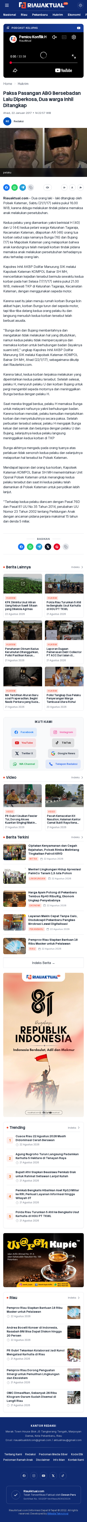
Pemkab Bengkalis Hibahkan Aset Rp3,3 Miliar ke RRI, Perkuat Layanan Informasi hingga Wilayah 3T (47, 1194)
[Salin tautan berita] (66, 547)
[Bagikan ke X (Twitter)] (48, 547)
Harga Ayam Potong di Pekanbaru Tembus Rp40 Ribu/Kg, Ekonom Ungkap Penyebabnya (52, 896)
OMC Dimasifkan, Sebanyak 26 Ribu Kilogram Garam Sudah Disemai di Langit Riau (32, 1397)
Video (9, 811)
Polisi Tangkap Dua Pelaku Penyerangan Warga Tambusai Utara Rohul (64, 698)
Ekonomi (74, 15)
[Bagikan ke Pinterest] (57, 547)
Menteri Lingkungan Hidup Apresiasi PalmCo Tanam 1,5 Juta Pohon (54, 871)
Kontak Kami (76, 1460)
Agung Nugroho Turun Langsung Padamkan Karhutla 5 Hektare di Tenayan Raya (47, 1156)
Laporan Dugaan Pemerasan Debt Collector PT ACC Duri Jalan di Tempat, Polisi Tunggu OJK (64, 654)
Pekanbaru (40, 15)
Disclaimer (43, 1460)
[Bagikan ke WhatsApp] (14, 187)
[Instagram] (33, 1475)
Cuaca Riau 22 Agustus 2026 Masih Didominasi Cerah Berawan (41, 1138)
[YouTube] (43, 1475)
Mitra (33, 859)
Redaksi (19, 121)
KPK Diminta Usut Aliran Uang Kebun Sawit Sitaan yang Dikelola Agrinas (21, 606)
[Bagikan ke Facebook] (6, 187)
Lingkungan (37, 878)
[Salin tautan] (31, 187)
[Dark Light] (80, 5)
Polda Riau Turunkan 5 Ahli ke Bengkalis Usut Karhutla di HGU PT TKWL (64, 606)
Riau (24, 15)
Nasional (9, 15)
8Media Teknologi (57, 1513)
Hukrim (58, 15)
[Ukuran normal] (72, 187)
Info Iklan (59, 1460)
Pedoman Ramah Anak (18, 1460)
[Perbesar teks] (80, 187)
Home (7, 84)
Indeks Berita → (43, 963)
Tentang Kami (13, 1454)
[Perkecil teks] (64, 187)
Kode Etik (77, 1454)
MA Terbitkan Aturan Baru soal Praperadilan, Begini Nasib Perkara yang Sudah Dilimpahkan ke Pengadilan (22, 700)
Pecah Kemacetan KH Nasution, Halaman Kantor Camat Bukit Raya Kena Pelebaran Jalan (64, 821)
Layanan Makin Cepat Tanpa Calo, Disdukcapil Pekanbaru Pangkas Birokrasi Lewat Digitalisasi (52, 920)
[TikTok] (63, 1475)
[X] (53, 1475)
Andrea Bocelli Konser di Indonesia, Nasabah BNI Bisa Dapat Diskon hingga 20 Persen (34, 1331)
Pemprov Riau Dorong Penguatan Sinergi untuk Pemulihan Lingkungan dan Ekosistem (33, 1374)
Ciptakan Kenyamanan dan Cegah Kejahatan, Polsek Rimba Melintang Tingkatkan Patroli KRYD (53, 849)
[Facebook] (24, 1475)
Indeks (75, 567)
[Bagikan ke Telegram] (22, 187)
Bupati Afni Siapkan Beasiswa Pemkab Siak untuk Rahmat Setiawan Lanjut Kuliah (46, 1174)
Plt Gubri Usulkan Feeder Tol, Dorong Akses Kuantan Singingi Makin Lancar (21, 821)
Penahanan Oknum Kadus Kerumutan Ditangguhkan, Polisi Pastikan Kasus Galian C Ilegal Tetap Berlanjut (22, 655)
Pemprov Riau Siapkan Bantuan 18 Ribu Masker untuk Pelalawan (53, 941)
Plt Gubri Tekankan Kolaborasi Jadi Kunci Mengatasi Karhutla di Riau (36, 1352)
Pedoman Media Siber (53, 1454)
